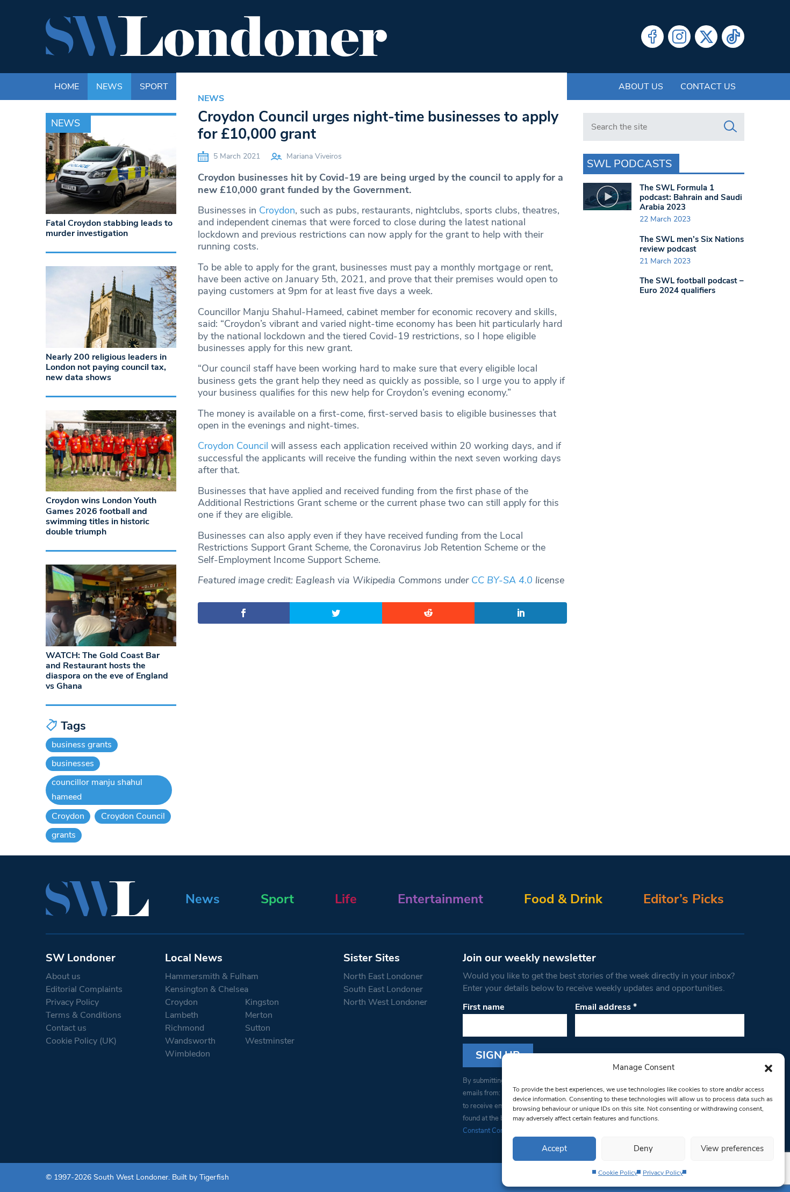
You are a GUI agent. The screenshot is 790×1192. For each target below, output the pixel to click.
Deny (643, 1148)
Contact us (708, 86)
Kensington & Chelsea (206, 989)
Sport (277, 899)
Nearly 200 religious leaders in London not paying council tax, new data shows (106, 367)
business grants (82, 745)
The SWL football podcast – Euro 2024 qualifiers (692, 285)
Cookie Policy (617, 1172)
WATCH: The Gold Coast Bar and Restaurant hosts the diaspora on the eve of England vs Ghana (107, 671)
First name (484, 1007)
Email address (606, 1007)
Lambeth (181, 1015)
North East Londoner (383, 976)
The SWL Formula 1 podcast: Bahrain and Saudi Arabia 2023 (691, 197)
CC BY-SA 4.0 (502, 580)
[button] (768, 1067)
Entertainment (440, 899)
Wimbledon (187, 1054)
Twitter (706, 36)
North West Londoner (385, 1002)
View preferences (732, 1148)
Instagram (679, 36)
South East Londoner (383, 989)
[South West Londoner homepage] (216, 36)
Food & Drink (563, 899)
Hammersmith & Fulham (211, 976)
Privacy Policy (663, 1172)
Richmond (184, 1028)
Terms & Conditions (83, 1015)
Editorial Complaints (84, 989)
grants (64, 835)
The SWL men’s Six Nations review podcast (692, 244)
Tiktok (733, 36)
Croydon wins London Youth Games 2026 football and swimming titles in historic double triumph (101, 516)
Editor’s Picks (683, 899)
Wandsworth (190, 1041)
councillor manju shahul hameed (97, 789)
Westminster (270, 1041)
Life (346, 899)
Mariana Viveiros (314, 156)
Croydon (277, 210)
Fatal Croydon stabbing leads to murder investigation (109, 228)
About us (641, 86)
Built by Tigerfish (200, 1177)
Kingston (262, 1002)
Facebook (652, 36)
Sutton (257, 1028)
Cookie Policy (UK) (81, 1041)
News (211, 98)
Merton (258, 1015)
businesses (73, 763)
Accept (554, 1148)
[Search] (730, 127)
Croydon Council (233, 445)
